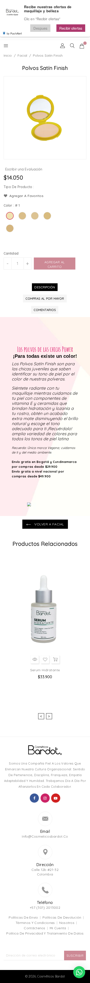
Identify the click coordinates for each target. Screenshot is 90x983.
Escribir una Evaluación (23, 169)
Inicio (8, 55)
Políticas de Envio (23, 917)
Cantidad (11, 253)
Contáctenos (34, 928)
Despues (40, 28)
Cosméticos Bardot (51, 976)
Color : (12, 205)
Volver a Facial (48, 524)
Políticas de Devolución (61, 917)
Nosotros (66, 923)
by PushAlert (14, 33)
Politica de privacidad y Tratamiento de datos (45, 933)
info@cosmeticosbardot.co (45, 836)
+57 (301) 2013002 (45, 907)
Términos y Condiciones (35, 923)
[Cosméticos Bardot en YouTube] (55, 798)
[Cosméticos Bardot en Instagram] (45, 798)
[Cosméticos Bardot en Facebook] (34, 798)
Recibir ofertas (71, 28)
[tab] (44, 287)
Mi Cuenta (58, 928)
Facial (22, 55)
